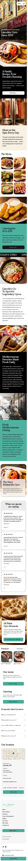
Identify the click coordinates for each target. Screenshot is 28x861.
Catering (4, 814)
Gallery (4, 818)
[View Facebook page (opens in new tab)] (3, 847)
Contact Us (5, 825)
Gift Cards (5, 823)
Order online (13, 792)
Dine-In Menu (6, 812)
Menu (19, 3)
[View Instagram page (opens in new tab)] (6, 847)
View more (6, 523)
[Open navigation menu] (23, 3)
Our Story (5, 821)
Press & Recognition (8, 816)
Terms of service (6, 836)
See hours (21, 787)
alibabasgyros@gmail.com (10, 782)
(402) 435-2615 (7, 779)
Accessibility (5, 839)
